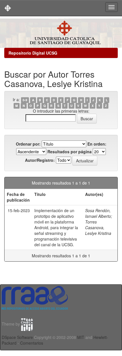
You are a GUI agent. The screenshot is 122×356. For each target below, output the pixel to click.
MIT (80, 337)
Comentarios (31, 343)
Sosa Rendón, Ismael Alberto (98, 213)
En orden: (96, 144)
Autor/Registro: (40, 160)
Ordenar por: (28, 144)
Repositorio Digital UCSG (33, 53)
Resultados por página (69, 151)
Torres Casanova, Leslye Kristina (98, 227)
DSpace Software (17, 337)
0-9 (25, 100)
